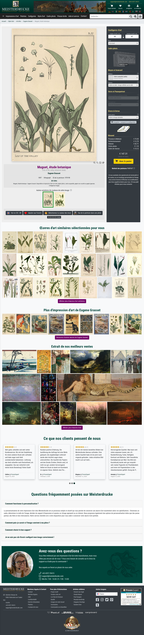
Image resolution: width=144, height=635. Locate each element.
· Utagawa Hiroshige (79, 602)
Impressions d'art (12, 16)
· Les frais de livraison (56, 597)
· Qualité (52, 599)
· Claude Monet (77, 594)
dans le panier (125, 161)
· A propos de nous (32, 607)
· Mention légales (32, 594)
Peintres (23, 16)
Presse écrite (62, 16)
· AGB (29, 597)
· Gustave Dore (77, 604)
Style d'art (41, 16)
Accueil (4, 21)
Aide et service (73, 16)
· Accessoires (54, 604)
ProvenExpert (15, 474)
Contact (84, 16)
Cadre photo (51, 16)
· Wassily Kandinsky (78, 599)
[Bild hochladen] (140, 16)
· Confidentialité (32, 599)
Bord (109, 41)
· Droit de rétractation (33, 602)
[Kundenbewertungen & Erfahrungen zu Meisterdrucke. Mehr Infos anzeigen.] (131, 596)
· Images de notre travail (57, 602)
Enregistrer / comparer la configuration (124, 122)
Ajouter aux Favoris (34, 213)
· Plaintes (30, 604)
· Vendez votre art (55, 594)
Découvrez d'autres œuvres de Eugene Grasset (72, 337)
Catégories (32, 16)
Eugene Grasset (27, 21)
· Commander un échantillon (58, 607)
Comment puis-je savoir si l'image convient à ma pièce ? (27, 523)
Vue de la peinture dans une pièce (89, 213)
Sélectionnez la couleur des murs (59, 213)
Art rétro (18, 21)
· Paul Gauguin (77, 597)
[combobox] (123, 43)
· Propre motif (54, 592)
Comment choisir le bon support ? (18, 530)
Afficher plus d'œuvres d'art (72, 428)
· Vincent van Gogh (78, 592)
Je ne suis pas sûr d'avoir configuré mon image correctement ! (29, 537)
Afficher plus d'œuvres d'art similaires (72, 301)
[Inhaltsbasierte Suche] (135, 16)
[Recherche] (131, 16)
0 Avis (58, 217)
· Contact (30, 592)
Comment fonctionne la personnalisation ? (22, 503)
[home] (3, 16)
